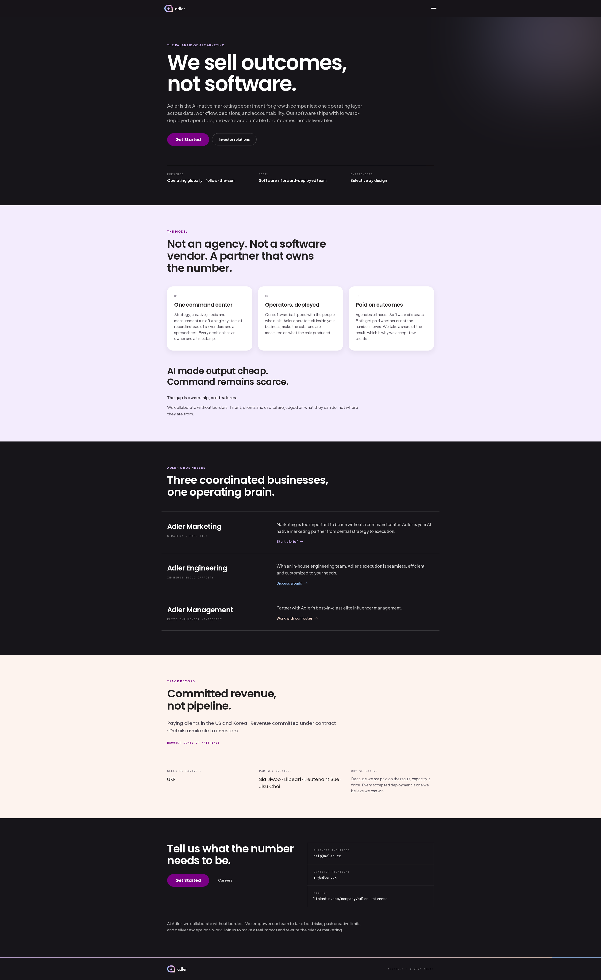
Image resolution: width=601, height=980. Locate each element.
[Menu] (434, 8)
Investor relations (234, 139)
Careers (225, 880)
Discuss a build (292, 583)
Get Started (188, 139)
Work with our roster (297, 618)
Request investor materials (193, 742)
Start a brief (290, 541)
